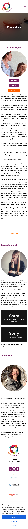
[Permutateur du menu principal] (24, 6)
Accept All (14, 517)
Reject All (14, 525)
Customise (14, 521)
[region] (14, 515)
